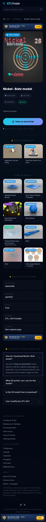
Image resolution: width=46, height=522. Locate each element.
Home (7, 19)
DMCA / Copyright (10, 484)
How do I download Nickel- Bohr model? (20, 357)
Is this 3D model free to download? (21, 392)
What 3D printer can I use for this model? (21, 381)
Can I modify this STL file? (18, 401)
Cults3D (6, 452)
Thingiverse (8, 448)
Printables (7, 459)
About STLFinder (9, 476)
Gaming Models (9, 439)
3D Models (17, 19)
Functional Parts (9, 428)
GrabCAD (7, 456)
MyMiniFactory (9, 467)
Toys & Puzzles (9, 435)
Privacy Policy (8, 480)
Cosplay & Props (9, 420)
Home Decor (8, 431)
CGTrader (7, 463)
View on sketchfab (24, 121)
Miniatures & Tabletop (12, 424)
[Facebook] (21, 505)
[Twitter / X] (25, 505)
